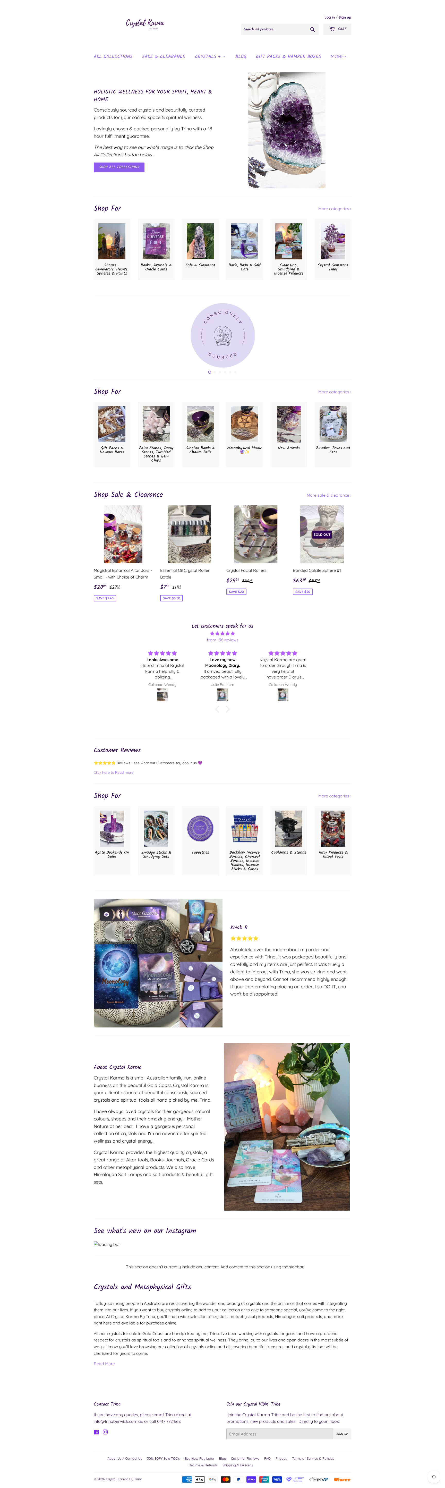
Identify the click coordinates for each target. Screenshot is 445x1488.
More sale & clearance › (329, 495)
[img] (222, 633)
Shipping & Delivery (237, 1465)
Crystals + (209, 57)
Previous (104, 335)
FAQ (267, 1458)
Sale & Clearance (163, 57)
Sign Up (342, 1434)
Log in (329, 17)
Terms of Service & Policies (313, 1458)
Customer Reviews (245, 1458)
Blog (222, 1458)
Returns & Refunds (203, 1465)
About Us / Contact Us (124, 1458)
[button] (218, 709)
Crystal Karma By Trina (124, 1479)
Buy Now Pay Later (199, 1458)
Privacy (281, 1458)
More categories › (334, 208)
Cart (341, 29)
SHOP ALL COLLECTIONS (119, 167)
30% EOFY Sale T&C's (163, 1458)
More (337, 56)
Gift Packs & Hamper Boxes (288, 57)
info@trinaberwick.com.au (118, 1421)
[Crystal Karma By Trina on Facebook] (96, 1432)
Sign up (345, 17)
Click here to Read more (113, 772)
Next (340, 335)
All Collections (113, 57)
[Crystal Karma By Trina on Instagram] (105, 1432)
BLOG (240, 57)
